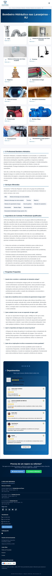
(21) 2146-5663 (6, 519)
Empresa (3, 552)
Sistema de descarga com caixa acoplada (14, 200)
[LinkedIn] (9, 509)
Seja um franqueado (7, 526)
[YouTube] (12, 509)
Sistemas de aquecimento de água (12, 203)
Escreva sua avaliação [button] (18, 384)
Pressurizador (8, 207)
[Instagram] (6, 509)
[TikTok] (16, 509)
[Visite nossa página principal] (8, 3)
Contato (3, 555)
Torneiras (29, 200)
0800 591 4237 (6, 521)
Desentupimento (28, 207)
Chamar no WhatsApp (34, 471)
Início (10, 7)
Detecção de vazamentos (40, 203)
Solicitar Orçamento (18, 471)
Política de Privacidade (6, 549)
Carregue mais (26, 447)
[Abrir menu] (49, 3)
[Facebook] (3, 509)
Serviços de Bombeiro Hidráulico (18, 7)
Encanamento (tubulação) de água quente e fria (16, 210)
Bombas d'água (17, 207)
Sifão (6, 196)
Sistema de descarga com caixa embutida (19, 196)
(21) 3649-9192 (6, 517)
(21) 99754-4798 (6, 523)
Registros (36, 200)
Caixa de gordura (27, 203)
